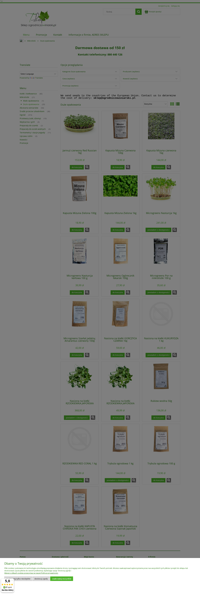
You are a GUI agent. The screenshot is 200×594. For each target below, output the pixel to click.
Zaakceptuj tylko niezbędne (18, 579)
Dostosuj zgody (41, 579)
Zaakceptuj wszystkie (61, 579)
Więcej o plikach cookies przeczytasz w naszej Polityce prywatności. (31, 573)
